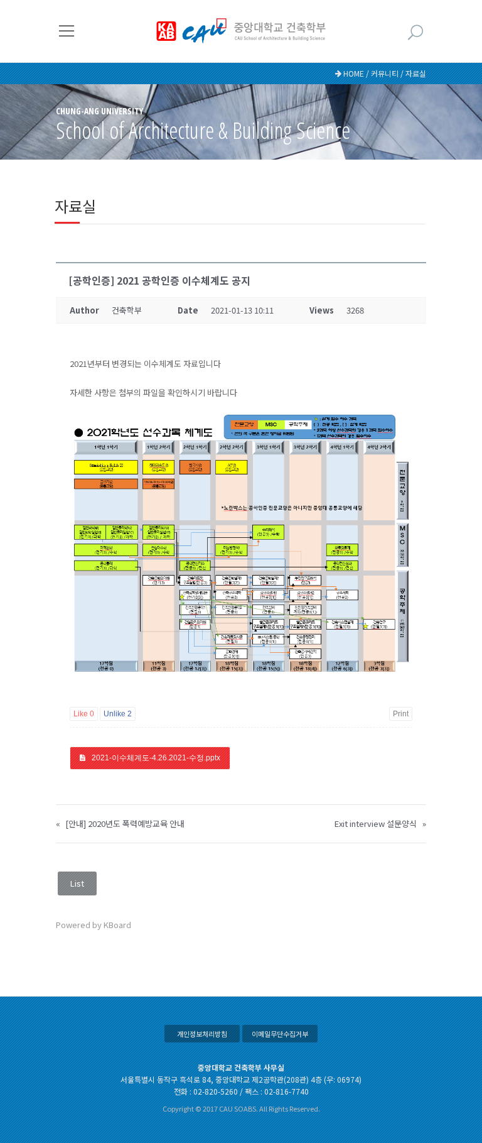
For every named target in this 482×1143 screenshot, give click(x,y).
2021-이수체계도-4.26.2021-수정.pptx (156, 757)
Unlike (118, 713)
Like (83, 713)
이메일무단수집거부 (280, 1034)
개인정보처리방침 (202, 1034)
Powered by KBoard (93, 925)
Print (401, 713)
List (77, 883)
